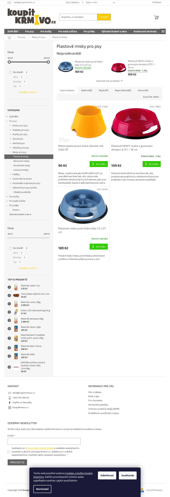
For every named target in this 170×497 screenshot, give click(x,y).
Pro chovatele (95, 400)
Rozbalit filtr (27, 92)
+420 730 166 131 (21, 397)
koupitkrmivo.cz (21, 407)
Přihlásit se (17, 462)
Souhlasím (127, 475)
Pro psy (13, 121)
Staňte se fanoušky (22, 402)
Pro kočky (14, 196)
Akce (17, 77)
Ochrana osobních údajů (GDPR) (103, 409)
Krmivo (16, 210)
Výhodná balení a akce (20, 214)
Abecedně (143, 90)
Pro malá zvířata (17, 201)
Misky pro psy (19, 152)
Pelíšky (16, 174)
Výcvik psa (18, 139)
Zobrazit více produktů (108, 80)
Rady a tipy (91, 2)
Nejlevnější (86, 90)
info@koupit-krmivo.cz (24, 393)
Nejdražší (103, 90)
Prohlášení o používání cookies (103, 413)
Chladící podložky (22, 192)
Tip (16, 86)
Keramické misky (21, 165)
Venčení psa (19, 143)
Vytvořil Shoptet (154, 490)
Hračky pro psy (20, 134)
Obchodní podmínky (98, 405)
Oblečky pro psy (21, 147)
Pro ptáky (14, 205)
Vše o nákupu (72, 2)
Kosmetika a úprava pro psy (26, 183)
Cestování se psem (22, 178)
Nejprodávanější (123, 90)
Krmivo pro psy (20, 125)
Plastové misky (21, 156)
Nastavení (42, 489)
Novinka (19, 81)
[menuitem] (13, 31)
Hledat (104, 17)
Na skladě (20, 72)
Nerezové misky (21, 161)
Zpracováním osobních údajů (39, 448)
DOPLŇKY (13, 116)
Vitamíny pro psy (21, 130)
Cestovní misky (21, 170)
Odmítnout (107, 475)
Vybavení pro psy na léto (25, 187)
